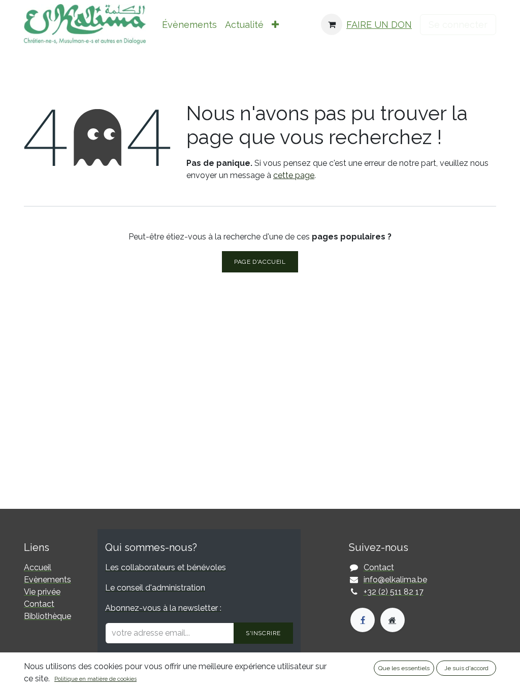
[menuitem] (189, 25)
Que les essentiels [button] (404, 668)
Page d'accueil (259, 261)
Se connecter (458, 24)
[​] (362, 620)
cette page (293, 175)
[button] (275, 25)
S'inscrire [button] (263, 633)
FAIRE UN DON (379, 24)
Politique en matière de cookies (95, 679)
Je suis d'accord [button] (466, 668)
